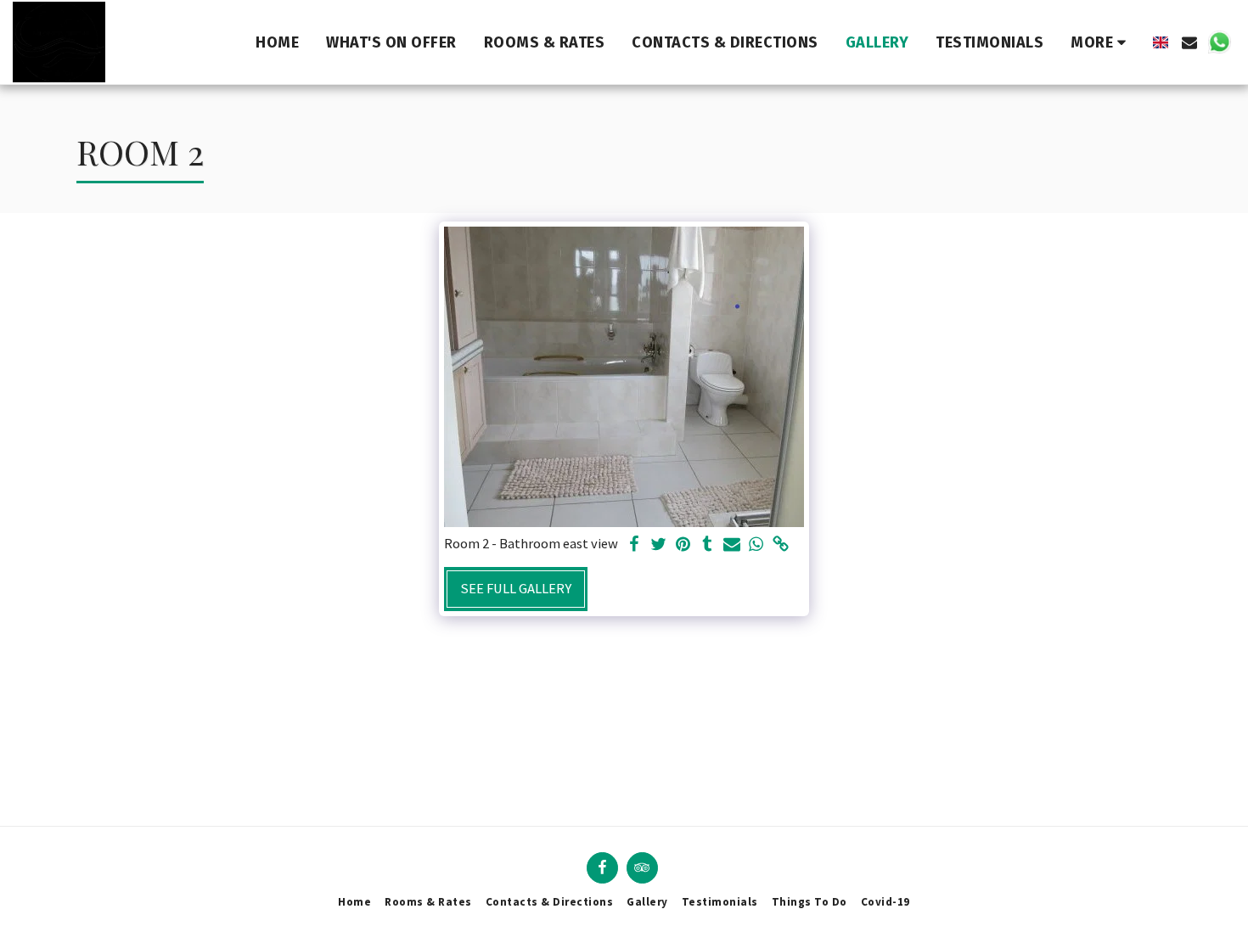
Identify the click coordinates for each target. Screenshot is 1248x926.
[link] (781, 545)
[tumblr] (708, 545)
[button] (1189, 42)
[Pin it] (683, 545)
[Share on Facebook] (634, 545)
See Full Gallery (515, 589)
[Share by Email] (732, 545)
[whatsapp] (757, 545)
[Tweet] (658, 545)
